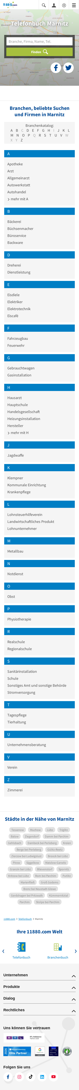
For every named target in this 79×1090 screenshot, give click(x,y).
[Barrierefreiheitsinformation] (64, 5)
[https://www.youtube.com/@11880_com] (53, 1077)
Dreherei (14, 265)
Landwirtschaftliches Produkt (30, 521)
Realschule (16, 641)
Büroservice (16, 235)
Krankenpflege (19, 491)
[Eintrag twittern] (68, 67)
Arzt (10, 171)
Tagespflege (17, 715)
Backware (15, 242)
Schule (12, 678)
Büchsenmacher (20, 228)
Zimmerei (15, 789)
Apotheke (15, 164)
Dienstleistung (18, 272)
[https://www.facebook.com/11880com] (8, 1077)
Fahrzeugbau (17, 338)
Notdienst (15, 573)
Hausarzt (14, 397)
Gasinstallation (19, 375)
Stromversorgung (21, 692)
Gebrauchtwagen (21, 368)
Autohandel (16, 191)
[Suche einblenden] (44, 5)
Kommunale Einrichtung (26, 484)
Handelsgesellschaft (23, 411)
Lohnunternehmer (22, 528)
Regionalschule (19, 648)
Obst (11, 596)
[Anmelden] (54, 5)
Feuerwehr (15, 345)
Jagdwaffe (15, 455)
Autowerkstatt (18, 184)
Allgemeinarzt (18, 177)
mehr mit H (19, 432)
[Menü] (74, 5)
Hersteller (15, 425)
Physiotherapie (19, 619)
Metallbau (15, 551)
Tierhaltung (16, 722)
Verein (12, 767)
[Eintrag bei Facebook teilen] (56, 67)
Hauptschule (17, 404)
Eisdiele (13, 294)
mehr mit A (19, 198)
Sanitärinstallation (22, 671)
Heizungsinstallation (23, 418)
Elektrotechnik (19, 308)
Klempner (15, 477)
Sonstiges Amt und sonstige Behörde (36, 685)
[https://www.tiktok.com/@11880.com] (30, 1077)
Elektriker (15, 301)
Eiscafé (12, 315)
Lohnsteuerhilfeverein (24, 514)
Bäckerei (14, 221)
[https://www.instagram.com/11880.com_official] (19, 1077)
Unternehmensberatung (26, 744)
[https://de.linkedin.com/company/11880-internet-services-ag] (42, 1077)
